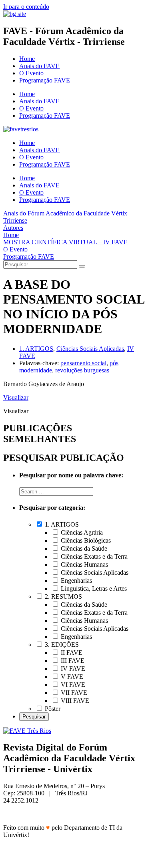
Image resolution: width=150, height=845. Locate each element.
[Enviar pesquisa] (82, 266)
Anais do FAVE (39, 65)
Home (27, 58)
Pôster (51, 708)
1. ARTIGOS (36, 348)
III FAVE (71, 660)
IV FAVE (72, 668)
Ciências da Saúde (83, 548)
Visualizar (15, 397)
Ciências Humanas (83, 564)
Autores (13, 227)
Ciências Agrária (81, 532)
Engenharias (75, 580)
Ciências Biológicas (85, 540)
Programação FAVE (44, 80)
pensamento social (83, 363)
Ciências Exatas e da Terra (93, 556)
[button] (15, 411)
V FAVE (71, 676)
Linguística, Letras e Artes (93, 588)
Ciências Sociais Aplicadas (90, 348)
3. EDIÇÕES (61, 644)
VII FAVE (73, 692)
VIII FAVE (74, 700)
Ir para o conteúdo (26, 6)
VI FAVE (72, 684)
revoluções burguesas (82, 370)
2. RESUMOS (62, 596)
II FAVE (70, 652)
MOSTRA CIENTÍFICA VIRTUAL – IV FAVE (65, 242)
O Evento (31, 73)
